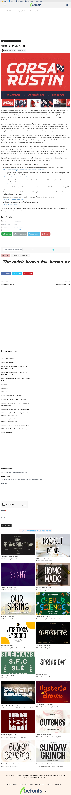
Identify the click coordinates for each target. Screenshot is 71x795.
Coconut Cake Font (43, 558)
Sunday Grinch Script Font (45, 764)
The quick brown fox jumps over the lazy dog (36, 262)
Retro (7, 355)
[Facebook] (48, 791)
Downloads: (6, 224)
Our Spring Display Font (9, 616)
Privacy (14, 784)
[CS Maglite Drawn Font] (53, 632)
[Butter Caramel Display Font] (18, 751)
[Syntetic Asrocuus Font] (18, 692)
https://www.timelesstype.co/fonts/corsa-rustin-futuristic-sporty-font (23, 170)
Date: (4, 221)
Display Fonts (21, 11)
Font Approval (39, 784)
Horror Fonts (47, 707)
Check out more (21, 234)
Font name (8, 392)
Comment (4, 483)
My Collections (29, 1)
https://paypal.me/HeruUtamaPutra (13, 199)
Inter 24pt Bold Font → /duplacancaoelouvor (17, 409)
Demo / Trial (17, 230)
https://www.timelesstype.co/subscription (15, 177)
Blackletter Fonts (5, 559)
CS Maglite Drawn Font (44, 645)
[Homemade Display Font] (53, 574)
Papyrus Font (9, 432)
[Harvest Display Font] (18, 721)
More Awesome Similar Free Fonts (36, 531)
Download (7, 234)
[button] (67, 5)
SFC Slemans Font (7, 675)
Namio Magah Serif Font (8, 284)
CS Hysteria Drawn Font (44, 704)
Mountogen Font (7, 645)
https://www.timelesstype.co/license (14, 184)
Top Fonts (58, 784)
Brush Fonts (39, 590)
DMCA (21, 784)
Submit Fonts (39, 1)
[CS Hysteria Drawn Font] (53, 691)
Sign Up (11, 1)
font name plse (10, 358)
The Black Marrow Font (9, 556)
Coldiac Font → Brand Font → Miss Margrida (17, 425)
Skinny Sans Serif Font (9, 587)
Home (4, 11)
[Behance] (45, 791)
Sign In (4, 1)
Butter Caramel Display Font (11, 764)
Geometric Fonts (28, 708)
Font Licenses (29, 784)
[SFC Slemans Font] (18, 667)
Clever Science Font (43, 616)
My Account (20, 1)
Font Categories (11, 11)
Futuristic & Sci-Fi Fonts (15, 41)
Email (3, 518)
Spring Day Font (42, 675)
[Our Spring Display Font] (18, 603)
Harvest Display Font (8, 735)
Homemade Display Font (45, 587)
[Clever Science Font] (53, 603)
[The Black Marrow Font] (18, 544)
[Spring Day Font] (53, 661)
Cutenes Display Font (43, 734)
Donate (46, 234)
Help (7, 384)
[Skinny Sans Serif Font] (18, 574)
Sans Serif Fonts (14, 590)
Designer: (5, 227)
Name (3, 510)
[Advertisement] (35, 26)
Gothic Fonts (13, 737)
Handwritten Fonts (15, 619)
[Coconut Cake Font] (53, 545)
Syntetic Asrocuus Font (9, 705)
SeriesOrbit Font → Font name (13, 395)
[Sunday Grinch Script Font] (53, 751)
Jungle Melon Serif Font (63, 284)
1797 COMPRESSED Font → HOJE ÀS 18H (16, 399)
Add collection (34, 234)
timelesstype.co (18, 227)
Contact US (49, 784)
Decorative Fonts (40, 619)
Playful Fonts (48, 561)
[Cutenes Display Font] (53, 721)
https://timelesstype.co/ (10, 204)
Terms (9, 784)
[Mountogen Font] (18, 632)
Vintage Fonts (48, 648)
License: (5, 230)
